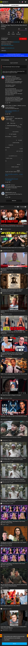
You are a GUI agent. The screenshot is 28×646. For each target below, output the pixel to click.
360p (24, 22)
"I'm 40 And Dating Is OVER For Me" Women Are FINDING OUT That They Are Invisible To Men (12, 353)
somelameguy (8, 76)
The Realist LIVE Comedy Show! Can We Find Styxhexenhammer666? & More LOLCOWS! (11, 290)
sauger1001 (7, 185)
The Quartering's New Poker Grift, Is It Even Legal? (13, 247)
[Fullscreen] (26, 22)
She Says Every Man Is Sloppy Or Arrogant (11, 395)
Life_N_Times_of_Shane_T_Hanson (13, 105)
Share (9, 34)
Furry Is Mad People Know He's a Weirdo (10, 605)
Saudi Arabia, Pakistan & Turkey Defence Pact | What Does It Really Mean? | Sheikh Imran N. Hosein (13, 459)
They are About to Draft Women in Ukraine (11, 437)
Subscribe (23, 38)
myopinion (7, 116)
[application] (14, 16)
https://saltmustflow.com (9, 48)
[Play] (1, 22)
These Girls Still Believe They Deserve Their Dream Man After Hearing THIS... (13, 522)
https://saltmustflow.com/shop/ (7, 45)
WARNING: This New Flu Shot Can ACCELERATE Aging (14, 416)
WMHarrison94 (8, 192)
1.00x (15, 22)
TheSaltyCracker (4, 38)
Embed (13, 34)
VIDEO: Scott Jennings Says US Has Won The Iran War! (14, 374)
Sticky (15, 206)
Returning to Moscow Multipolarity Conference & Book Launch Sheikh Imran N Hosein (14, 501)
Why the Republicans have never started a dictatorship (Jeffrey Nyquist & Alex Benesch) (14, 585)
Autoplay (22, 206)
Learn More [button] (7, 639)
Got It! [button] (14, 643)
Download (18, 34)
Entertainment (16, 41)
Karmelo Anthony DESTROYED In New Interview (12, 226)
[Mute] (21, 22)
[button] (22, 2)
